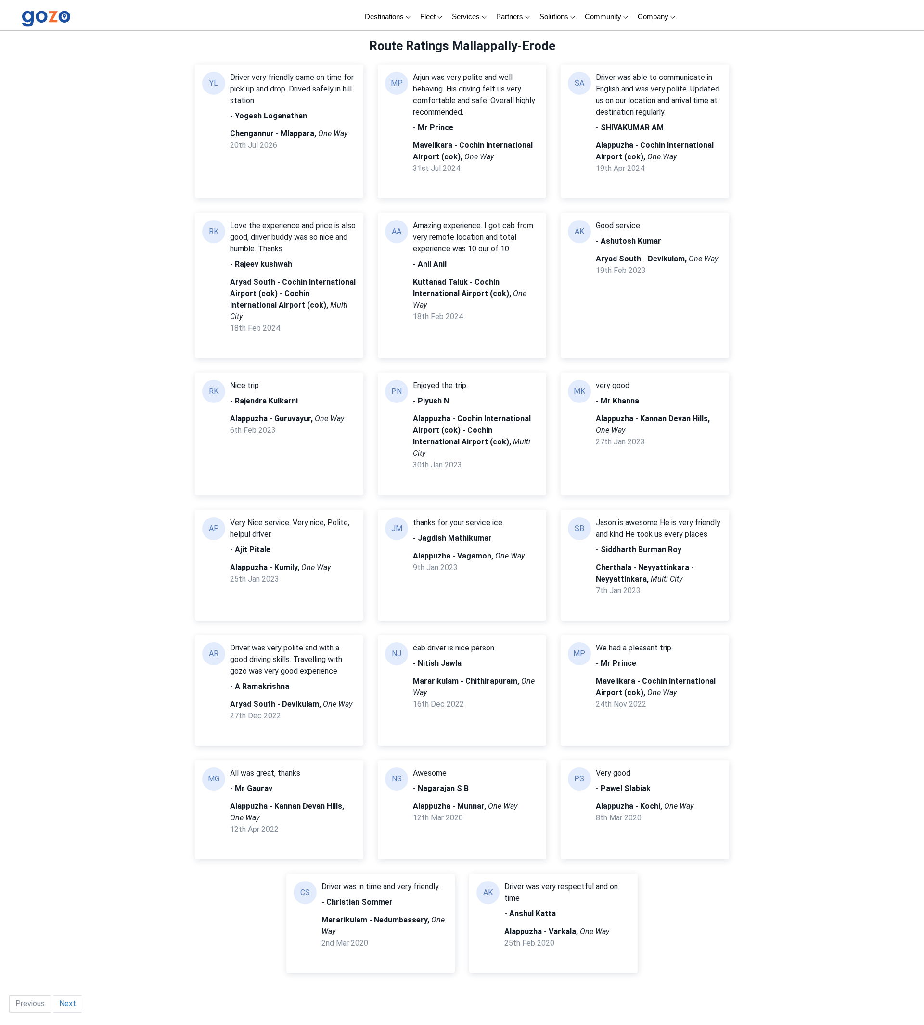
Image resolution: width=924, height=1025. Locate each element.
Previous (30, 1003)
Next (67, 1003)
